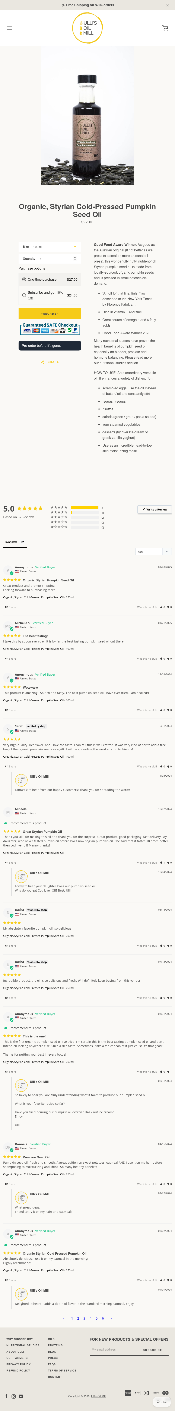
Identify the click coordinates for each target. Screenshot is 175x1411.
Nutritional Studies (22, 1345)
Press (53, 1358)
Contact (55, 1377)
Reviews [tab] (11, 542)
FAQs (52, 1364)
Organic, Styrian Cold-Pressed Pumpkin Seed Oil (33, 597)
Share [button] (12, 607)
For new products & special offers (129, 1339)
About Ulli (15, 1352)
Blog (52, 1352)
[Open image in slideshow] (87, 115)
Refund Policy (18, 1370)
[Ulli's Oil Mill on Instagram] (14, 1395)
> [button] (111, 1318)
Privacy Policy (18, 1364)
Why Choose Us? (19, 1339)
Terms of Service (62, 1370)
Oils (51, 1339)
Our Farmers (17, 1358)
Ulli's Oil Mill (98, 1396)
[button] (162, 607)
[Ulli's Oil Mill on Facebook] (6, 1395)
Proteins (55, 1345)
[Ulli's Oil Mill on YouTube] (21, 1395)
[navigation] (9, 28)
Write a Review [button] (156, 509)
